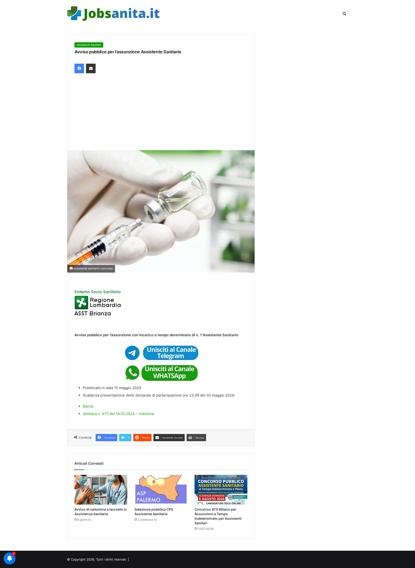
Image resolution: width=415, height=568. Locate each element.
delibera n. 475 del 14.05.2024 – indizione (118, 413)
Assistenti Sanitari (89, 45)
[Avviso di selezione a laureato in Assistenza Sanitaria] (100, 490)
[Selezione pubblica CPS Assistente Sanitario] (160, 490)
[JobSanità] (114, 14)
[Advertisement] (161, 114)
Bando (88, 406)
